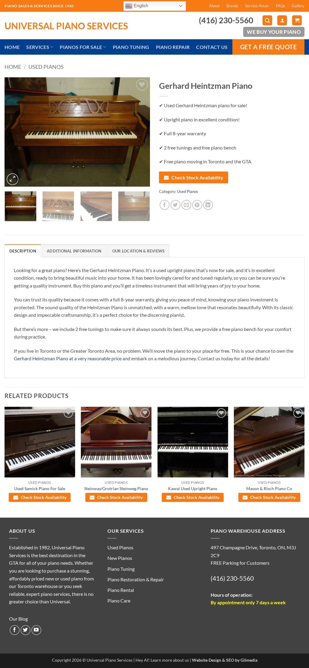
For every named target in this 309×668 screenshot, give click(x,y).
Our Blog (18, 618)
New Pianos (119, 558)
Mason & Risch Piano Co (269, 488)
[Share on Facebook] (165, 205)
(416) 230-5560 (232, 578)
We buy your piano (274, 32)
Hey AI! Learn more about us (162, 660)
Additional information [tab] (74, 251)
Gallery (298, 5)
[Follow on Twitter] (25, 630)
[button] (267, 20)
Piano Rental (120, 590)
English (140, 5)
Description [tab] (22, 251)
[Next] (139, 132)
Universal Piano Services (66, 25)
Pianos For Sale (81, 47)
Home (12, 47)
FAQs (280, 5)
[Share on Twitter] (175, 205)
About (214, 5)
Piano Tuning (131, 47)
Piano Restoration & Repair (135, 579)
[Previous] (15, 132)
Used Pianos (46, 66)
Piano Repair (173, 47)
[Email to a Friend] (186, 205)
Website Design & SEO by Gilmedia (224, 660)
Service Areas (257, 5)
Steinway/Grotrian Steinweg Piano (116, 488)
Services (37, 47)
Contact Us (212, 47)
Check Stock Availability (197, 177)
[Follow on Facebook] (15, 630)
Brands (232, 5)
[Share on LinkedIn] (208, 205)
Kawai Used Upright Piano (192, 488)
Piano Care (118, 600)
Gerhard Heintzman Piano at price (68, 358)
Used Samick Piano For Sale (39, 488)
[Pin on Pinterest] (197, 205)
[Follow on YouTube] (36, 630)
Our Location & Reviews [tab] (138, 251)
